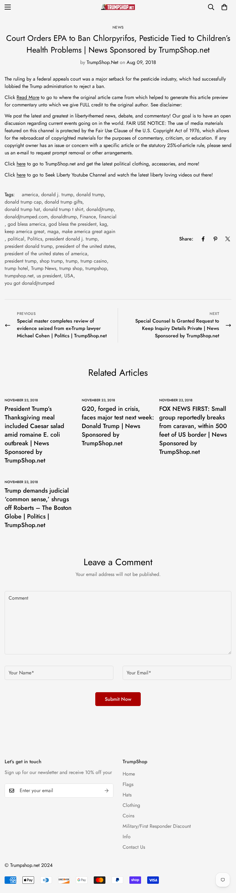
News (118, 27)
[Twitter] (227, 238)
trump (71, 260)
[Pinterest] (215, 238)
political (16, 238)
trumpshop (96, 268)
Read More (28, 97)
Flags (128, 784)
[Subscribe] (106, 791)
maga (53, 231)
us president (49, 275)
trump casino (94, 260)
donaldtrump (64, 216)
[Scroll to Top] (224, 859)
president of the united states (85, 246)
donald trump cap (23, 201)
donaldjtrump (100, 209)
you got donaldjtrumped (29, 283)
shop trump (51, 260)
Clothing (131, 805)
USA (68, 275)
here (21, 163)
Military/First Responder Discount (157, 826)
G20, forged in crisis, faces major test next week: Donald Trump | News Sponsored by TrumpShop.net (118, 426)
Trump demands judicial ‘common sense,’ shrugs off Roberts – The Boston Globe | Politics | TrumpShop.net (38, 508)
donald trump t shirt (63, 209)
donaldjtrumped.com (26, 216)
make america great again (88, 231)
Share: (186, 238)
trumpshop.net (19, 275)
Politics (34, 238)
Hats (127, 794)
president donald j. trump (71, 238)
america (30, 194)
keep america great (24, 231)
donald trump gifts (63, 201)
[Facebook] (203, 238)
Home (129, 773)
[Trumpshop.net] (118, 7)
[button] (224, 7)
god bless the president (72, 224)
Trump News (43, 268)
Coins (128, 815)
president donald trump (29, 246)
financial (107, 216)
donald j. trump (57, 194)
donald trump (90, 194)
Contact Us (134, 847)
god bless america (26, 224)
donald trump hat (22, 209)
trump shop (70, 268)
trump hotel (16, 268)
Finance (88, 216)
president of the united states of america (46, 253)
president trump (21, 260)
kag (103, 224)
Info (127, 836)
